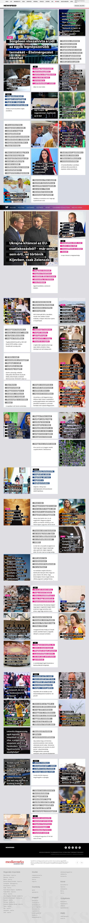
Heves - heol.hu (7, 894)
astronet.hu (35, 900)
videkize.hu (63, 874)
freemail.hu (63, 901)
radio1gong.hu (64, 916)
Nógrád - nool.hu (8, 900)
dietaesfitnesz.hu (36, 917)
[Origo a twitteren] (69, 848)
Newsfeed (29, 1)
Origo (7, 1)
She (52, 1)
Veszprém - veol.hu (8, 910)
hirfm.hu (62, 918)
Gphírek (48, 1)
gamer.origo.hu (36, 907)
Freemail (35, 1)
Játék (71, 1)
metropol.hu (63, 889)
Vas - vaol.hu (7, 908)
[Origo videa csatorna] (76, 848)
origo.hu (34, 881)
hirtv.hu (34, 879)
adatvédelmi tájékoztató (44, 852)
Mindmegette (17, 1)
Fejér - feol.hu (7, 887)
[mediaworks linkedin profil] (81, 862)
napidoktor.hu (35, 911)
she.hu (62, 893)
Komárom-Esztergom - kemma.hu (12, 898)
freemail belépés (79, 6)
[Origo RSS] (80, 848)
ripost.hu (62, 886)
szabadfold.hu (36, 877)
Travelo (42, 1)
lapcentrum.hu (64, 908)
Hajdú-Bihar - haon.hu (9, 891)
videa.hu (62, 905)
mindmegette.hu (36, 913)
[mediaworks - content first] (15, 862)
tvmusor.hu (63, 876)
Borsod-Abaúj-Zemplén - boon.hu (12, 881)
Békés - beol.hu (7, 879)
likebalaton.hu (36, 909)
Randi (57, 1)
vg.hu (33, 890)
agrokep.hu (35, 892)
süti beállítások (66, 852)
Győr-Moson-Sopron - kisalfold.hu (12, 889)
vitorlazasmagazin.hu (66, 872)
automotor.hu (35, 902)
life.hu (62, 891)
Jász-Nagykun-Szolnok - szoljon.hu (13, 896)
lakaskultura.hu (36, 904)
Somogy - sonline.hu (9, 902)
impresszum (73, 852)
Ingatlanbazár (64, 1)
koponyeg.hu (64, 903)
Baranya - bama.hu (8, 877)
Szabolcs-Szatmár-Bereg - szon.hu (13, 904)
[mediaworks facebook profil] (77, 862)
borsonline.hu (64, 884)
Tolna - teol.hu (7, 906)
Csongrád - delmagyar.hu (10, 883)
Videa (23, 1)
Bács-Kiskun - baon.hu (9, 875)
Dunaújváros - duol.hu (9, 885)
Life (11, 1)
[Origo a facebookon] (66, 848)
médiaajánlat (80, 852)
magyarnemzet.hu (37, 875)
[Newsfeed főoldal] (10, 848)
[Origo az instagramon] (73, 848)
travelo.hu (34, 915)
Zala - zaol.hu (7, 912)
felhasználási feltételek (56, 852)
